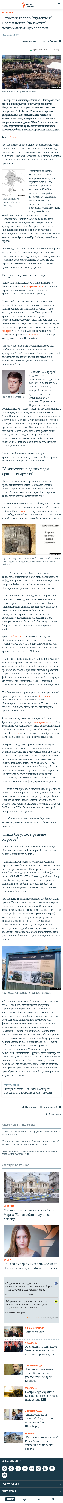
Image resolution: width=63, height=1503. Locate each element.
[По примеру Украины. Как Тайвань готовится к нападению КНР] (13, 1391)
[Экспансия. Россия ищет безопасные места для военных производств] (13, 1346)
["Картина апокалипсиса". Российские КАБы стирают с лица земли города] (13, 1437)
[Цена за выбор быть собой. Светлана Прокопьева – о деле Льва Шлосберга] (31, 1241)
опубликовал (16, 636)
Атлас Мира (31, 1343)
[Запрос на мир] (13, 1331)
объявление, (45, 696)
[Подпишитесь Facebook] (11, 1468)
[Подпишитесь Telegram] (31, 1468)
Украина (9, 1206)
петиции (33, 334)
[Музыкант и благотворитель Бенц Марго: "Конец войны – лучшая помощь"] (31, 1187)
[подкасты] (24, 1499)
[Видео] (39, 1499)
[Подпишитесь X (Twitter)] (18, 1468)
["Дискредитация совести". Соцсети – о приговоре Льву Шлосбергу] (13, 1414)
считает (22, 511)
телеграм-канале (34, 286)
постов (15, 733)
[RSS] (45, 1468)
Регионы (7, 12)
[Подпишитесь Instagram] (38, 1468)
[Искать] (53, 1499)
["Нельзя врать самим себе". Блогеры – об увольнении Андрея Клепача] (13, 1369)
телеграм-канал (43, 722)
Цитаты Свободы (33, 1366)
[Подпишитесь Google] (4, 1468)
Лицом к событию (34, 1328)
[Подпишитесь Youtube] (25, 1468)
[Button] (29, 41)
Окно (13, 137)
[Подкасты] (52, 1468)
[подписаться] (4, 1475)
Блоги (7, 1260)
